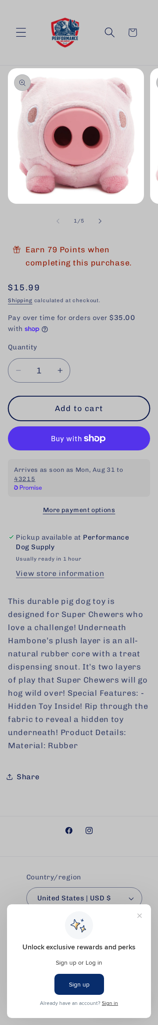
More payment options (79, 510)
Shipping (20, 300)
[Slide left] (58, 221)
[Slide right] (100, 221)
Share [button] (28, 776)
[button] (21, 32)
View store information (60, 573)
